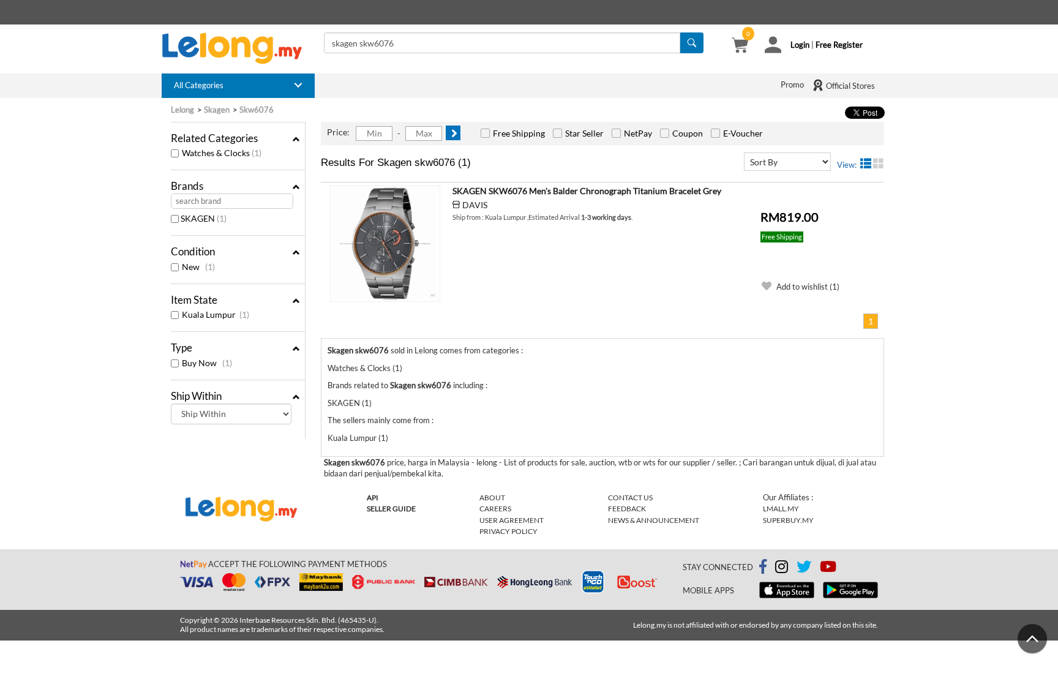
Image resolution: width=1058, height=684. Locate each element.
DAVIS (474, 205)
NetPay (638, 133)
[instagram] (781, 569)
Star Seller (584, 133)
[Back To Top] (1032, 638)
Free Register (839, 45)
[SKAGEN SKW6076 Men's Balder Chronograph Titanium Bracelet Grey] (385, 244)
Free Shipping (519, 133)
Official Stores (849, 86)
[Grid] (878, 163)
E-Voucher (743, 133)
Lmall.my (781, 508)
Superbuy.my (788, 520)
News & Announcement (653, 520)
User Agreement (511, 520)
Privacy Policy (508, 531)
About (492, 497)
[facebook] (763, 567)
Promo (792, 84)
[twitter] (804, 569)
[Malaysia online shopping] (238, 48)
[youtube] (828, 569)
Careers (495, 508)
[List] (865, 163)
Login (799, 45)
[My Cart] (740, 46)
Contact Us (630, 497)
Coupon (687, 133)
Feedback (627, 508)
